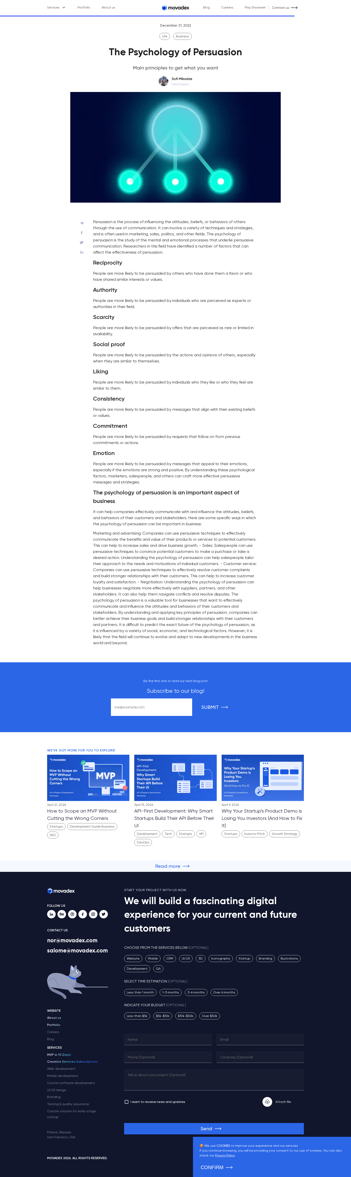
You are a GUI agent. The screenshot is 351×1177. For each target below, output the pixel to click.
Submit (210, 707)
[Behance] (61, 914)
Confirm (212, 1167)
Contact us (280, 8)
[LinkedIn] (51, 914)
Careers (227, 7)
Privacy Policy (225, 1155)
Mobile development (62, 1076)
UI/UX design (56, 1090)
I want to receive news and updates (158, 1102)
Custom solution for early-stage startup (71, 1114)
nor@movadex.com (72, 940)
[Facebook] (82, 914)
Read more (167, 866)
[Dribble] (72, 914)
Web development (61, 1069)
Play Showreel (255, 7)
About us (108, 7)
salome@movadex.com (77, 950)
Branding (54, 1097)
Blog (206, 7)
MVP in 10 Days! (59, 1055)
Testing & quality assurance (68, 1104)
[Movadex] (175, 8)
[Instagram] (93, 914)
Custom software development (71, 1083)
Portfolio (84, 7)
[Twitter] (103, 914)
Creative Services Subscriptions (72, 1062)
